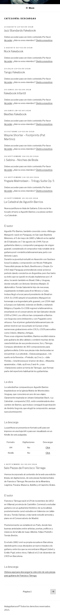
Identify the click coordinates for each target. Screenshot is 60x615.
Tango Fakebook (14, 72)
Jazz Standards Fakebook (20, 30)
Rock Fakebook (13, 51)
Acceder (8, 40)
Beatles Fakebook (15, 114)
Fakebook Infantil (15, 93)
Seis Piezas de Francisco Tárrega (24, 468)
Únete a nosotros (44, 40)
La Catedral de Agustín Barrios (23, 202)
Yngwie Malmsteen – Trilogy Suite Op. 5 (29, 181)
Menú (31, 8)
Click (48, 447)
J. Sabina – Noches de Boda (21, 160)
